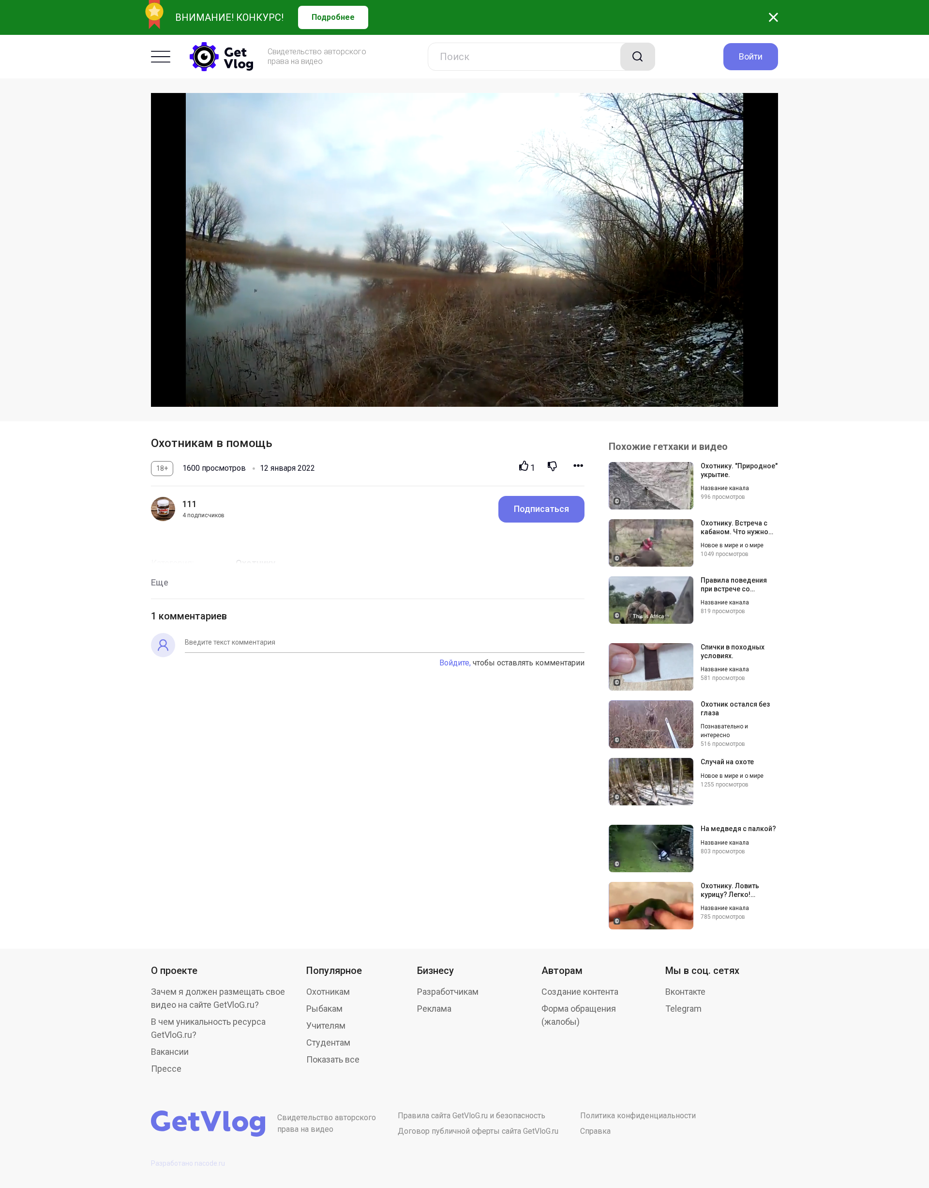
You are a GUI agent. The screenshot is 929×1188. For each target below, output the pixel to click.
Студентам (328, 1042)
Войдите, (455, 662)
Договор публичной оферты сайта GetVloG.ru (478, 1131)
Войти (751, 56)
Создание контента (579, 992)
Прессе (166, 1069)
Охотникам (328, 992)
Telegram (683, 1008)
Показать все (333, 1059)
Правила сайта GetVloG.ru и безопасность (471, 1115)
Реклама (434, 1008)
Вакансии (170, 1052)
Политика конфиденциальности (638, 1115)
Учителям (325, 1025)
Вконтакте (685, 992)
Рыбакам (324, 1008)
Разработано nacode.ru (188, 1163)
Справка (595, 1131)
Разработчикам (448, 992)
